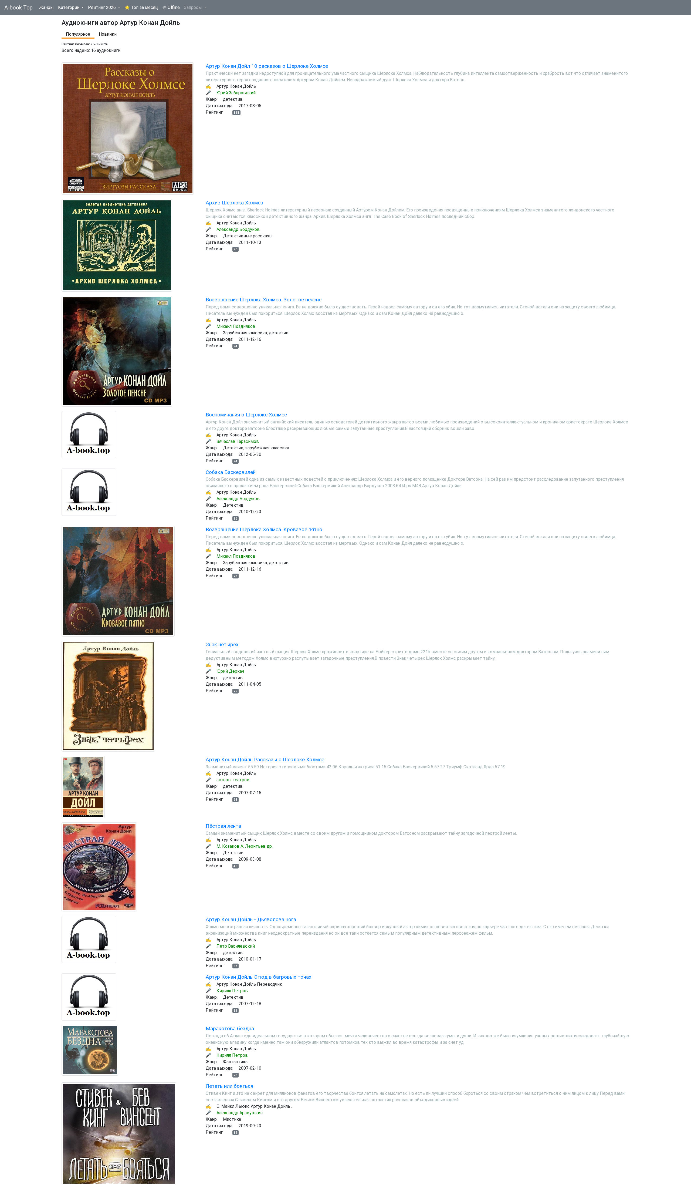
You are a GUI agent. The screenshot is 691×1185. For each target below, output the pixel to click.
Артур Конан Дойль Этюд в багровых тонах (258, 977)
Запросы (193, 7)
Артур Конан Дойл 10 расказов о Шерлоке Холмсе (267, 66)
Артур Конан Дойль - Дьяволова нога (251, 919)
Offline (173, 7)
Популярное (78, 34)
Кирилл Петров (232, 990)
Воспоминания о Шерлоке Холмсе (246, 415)
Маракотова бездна (230, 1028)
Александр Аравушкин (239, 1112)
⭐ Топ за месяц (141, 7)
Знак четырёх (222, 644)
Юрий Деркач (230, 671)
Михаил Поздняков (235, 326)
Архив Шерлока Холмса (234, 203)
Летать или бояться (229, 1086)
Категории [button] (69, 7)
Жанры (46, 7)
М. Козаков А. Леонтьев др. (244, 846)
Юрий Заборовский (236, 92)
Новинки (108, 34)
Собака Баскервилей (231, 472)
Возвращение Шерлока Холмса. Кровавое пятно (264, 529)
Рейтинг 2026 (102, 7)
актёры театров (232, 779)
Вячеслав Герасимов (237, 441)
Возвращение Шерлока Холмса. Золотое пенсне (263, 300)
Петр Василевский (235, 946)
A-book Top (18, 7)
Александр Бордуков (238, 229)
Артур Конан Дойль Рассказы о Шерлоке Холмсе (265, 759)
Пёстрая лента (223, 826)
